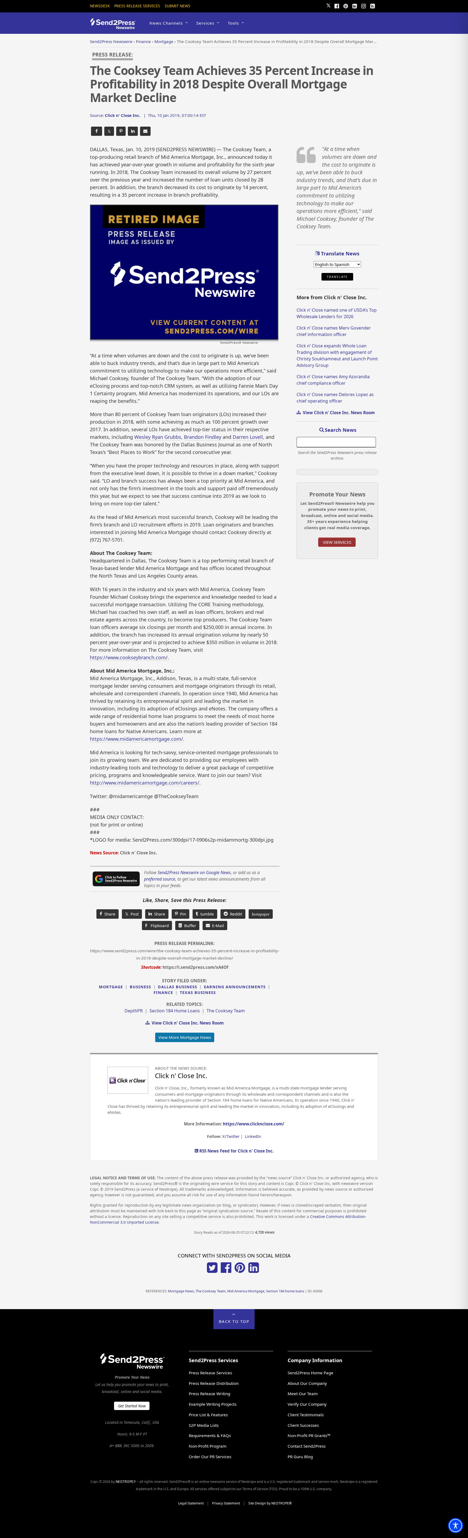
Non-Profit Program (207, 1446)
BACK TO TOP (234, 1321)
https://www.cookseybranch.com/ (129, 657)
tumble (206, 914)
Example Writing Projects (212, 1404)
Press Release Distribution (214, 1383)
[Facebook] (336, 5)
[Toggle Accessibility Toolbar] (455, 1526)
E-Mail (217, 925)
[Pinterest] (345, 5)
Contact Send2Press (307, 1446)
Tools (233, 23)
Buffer (189, 925)
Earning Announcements (235, 986)
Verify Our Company (307, 1404)
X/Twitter (230, 1136)
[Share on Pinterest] (121, 131)
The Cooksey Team (226, 1011)
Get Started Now (132, 1405)
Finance (163, 992)
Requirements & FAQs (210, 1435)
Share (108, 914)
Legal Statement (191, 1503)
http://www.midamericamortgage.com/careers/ (144, 782)
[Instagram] (363, 5)
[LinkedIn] (354, 5)
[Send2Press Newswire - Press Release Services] (115, 26)
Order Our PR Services (210, 1456)
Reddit (235, 914)
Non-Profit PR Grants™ (309, 1435)
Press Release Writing (209, 1393)
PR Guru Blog (300, 1456)
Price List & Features (208, 1414)
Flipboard (157, 925)
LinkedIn (253, 1136)
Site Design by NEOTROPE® (270, 1503)
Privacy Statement (226, 1503)
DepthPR (134, 1011)
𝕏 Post (132, 914)
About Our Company (307, 1383)
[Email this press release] (145, 131)
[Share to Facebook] (96, 131)
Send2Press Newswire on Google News (194, 872)
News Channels (166, 23)
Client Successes (303, 1425)
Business (140, 986)
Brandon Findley (202, 437)
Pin (182, 914)
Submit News (177, 5)
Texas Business (198, 992)
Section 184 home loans (175, 1011)
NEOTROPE (124, 1481)
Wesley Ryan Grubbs (157, 437)
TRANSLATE (337, 277)
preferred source (159, 879)
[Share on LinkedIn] (133, 131)
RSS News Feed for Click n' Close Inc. (236, 1151)
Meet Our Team (303, 1393)
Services (205, 23)
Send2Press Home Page (310, 1372)
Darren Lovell (248, 437)
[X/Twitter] (212, 1271)
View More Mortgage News (184, 1037)
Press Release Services (137, 5)
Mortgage (111, 986)
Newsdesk (100, 5)
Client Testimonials (306, 1414)
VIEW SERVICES (337, 542)
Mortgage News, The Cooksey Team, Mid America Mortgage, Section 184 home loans (236, 1291)
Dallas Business (177, 986)
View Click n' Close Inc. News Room (187, 1023)
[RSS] (372, 5)
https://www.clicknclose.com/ (253, 1124)
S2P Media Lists (204, 1425)
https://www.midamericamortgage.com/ (136, 739)
